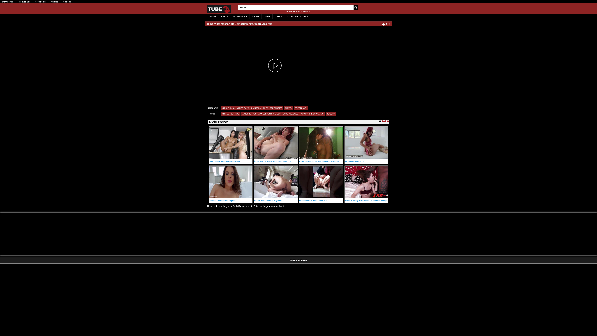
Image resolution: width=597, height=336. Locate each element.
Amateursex (243, 108)
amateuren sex (249, 113)
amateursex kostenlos (269, 113)
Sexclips (331, 113)
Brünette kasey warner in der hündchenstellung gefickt (369, 201)
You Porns (66, 1)
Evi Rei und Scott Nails (355, 162)
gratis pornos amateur (312, 113)
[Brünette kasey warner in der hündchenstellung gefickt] (366, 182)
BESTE (224, 16)
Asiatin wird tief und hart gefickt (268, 201)
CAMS (267, 16)
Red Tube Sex (24, 1)
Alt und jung (228, 108)
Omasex (288, 108)
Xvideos (54, 1)
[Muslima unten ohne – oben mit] (321, 182)
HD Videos (256, 108)
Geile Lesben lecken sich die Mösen (224, 162)
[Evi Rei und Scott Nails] (366, 142)
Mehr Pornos (7, 1)
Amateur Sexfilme (230, 113)
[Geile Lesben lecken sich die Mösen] (230, 142)
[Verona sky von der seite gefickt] (230, 182)
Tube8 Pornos (40, 1)
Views (255, 16)
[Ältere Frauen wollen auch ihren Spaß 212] (276, 142)
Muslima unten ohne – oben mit (313, 201)
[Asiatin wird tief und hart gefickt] (276, 182)
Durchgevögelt (291, 113)
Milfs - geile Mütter (272, 108)
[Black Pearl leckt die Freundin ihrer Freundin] (321, 142)
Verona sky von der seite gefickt (223, 201)
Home (210, 206)
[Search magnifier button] (356, 7)
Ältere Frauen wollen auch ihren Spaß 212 (272, 162)
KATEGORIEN (240, 16)
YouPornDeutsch (297, 16)
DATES (278, 16)
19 (388, 23)
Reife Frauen (301, 108)
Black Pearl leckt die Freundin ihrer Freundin (319, 162)
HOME (213, 16)
